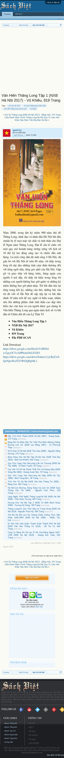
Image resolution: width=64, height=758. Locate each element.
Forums (7, 14)
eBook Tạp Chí (10, 731)
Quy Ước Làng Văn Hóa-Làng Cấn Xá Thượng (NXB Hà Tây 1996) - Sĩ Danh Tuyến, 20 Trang (34, 464)
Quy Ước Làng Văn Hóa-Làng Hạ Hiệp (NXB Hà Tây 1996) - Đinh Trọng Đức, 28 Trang (34, 476)
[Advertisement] (32, 61)
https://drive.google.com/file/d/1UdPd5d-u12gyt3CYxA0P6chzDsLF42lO (26, 351)
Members (19, 14)
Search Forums (9, 18)
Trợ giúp (32, 739)
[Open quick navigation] (60, 25)
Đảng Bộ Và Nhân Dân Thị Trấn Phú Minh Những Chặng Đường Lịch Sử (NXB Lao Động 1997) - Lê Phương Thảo (34, 445)
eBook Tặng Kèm (10, 738)
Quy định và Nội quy (55, 755)
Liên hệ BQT (34, 743)
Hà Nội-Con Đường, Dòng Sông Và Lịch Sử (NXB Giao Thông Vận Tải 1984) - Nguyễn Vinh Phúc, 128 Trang (34, 490)
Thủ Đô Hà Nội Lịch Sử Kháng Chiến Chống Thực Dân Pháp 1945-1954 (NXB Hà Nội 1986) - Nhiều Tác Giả (34, 517)
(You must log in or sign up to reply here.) (47, 556)
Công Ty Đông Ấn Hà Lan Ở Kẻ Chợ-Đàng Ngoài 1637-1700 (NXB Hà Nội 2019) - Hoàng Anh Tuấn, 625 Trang (34, 535)
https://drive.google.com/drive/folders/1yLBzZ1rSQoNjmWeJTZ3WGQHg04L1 (31, 359)
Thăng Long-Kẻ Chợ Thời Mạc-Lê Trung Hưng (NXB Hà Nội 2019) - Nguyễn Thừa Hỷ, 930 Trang (34, 510)
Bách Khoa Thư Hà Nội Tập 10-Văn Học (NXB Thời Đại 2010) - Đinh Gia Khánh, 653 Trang (34, 458)
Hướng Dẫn (8, 742)
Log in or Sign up (53, 2)
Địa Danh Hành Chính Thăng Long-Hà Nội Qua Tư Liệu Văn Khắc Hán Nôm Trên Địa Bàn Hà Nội (32, 118)
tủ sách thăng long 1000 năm (35, 106)
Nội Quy (32, 731)
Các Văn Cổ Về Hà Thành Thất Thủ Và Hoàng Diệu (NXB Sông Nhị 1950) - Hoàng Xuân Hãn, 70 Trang (34, 470)
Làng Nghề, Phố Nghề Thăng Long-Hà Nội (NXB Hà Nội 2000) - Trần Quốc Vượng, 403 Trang (34, 497)
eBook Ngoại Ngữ (11, 734)
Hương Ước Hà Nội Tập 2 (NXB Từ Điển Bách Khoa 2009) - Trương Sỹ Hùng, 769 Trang (34, 504)
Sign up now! (32, 577)
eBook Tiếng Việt (10, 723)
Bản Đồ (32, 723)
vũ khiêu (33, 109)
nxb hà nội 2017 (15, 106)
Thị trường (33, 735)
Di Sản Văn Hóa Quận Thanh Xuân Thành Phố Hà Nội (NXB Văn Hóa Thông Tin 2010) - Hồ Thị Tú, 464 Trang (34, 526)
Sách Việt (39, 607)
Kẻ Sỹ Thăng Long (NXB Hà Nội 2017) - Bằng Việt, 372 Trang (33, 115)
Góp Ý (31, 727)
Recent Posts (23, 18)
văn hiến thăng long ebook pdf (15, 109)
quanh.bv (17, 130)
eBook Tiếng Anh (10, 727)
